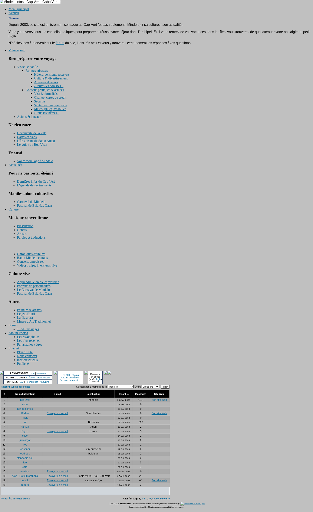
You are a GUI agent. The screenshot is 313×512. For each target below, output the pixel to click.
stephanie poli (25, 458)
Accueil (14, 13)
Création (30, 377)
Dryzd (25, 431)
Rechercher (32, 382)
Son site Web (159, 399)
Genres (22, 230)
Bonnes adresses (37, 70)
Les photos (28, 337)
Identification (43, 377)
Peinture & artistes (29, 310)
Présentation (25, 226)
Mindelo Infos (25, 408)
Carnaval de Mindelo (31, 201)
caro (24, 467)
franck (25, 480)
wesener (25, 449)
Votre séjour (17, 50)
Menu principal (19, 9)
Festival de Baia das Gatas (34, 205)
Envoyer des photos (70, 380)
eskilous (25, 453)
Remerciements (27, 360)
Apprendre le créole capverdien (38, 282)
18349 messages (28, 329)
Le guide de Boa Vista (32, 144)
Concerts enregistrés (30, 261)
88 (153, 498)
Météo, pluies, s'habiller (50, 109)
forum (60, 43)
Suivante (165, 498)
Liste (32, 373)
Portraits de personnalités (33, 286)
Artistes (22, 233)
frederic (25, 484)
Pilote (25, 417)
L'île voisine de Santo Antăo (36, 141)
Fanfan (25, 426)
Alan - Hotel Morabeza (25, 476)
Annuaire (44, 382)
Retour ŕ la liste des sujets (15, 386)
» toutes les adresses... (48, 86)
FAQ (21, 382)
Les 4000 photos (70, 375)
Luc (25, 422)
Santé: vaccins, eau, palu (50, 105)
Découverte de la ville (31, 133)
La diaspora (25, 317)
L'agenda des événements (34, 185)
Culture (14, 209)
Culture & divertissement (50, 78)
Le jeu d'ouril (26, 314)
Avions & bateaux (29, 116)
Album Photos (18, 333)
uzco (25, 404)
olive (25, 435)
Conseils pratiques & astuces (45, 90)
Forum (13, 325)
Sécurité (39, 101)
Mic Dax (25, 399)
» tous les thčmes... (46, 113)
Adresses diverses (46, 82)
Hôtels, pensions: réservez (51, 74)
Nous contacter (27, 356)
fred (25, 444)
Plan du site (25, 352)
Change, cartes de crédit (50, 97)
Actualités (15, 165)
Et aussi (14, 348)
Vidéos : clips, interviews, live (37, 265)
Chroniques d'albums (31, 254)
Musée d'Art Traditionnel (34, 321)
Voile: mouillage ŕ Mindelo (35, 161)
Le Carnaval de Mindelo (33, 289)
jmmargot (25, 440)
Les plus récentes (28, 340)
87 (149, 498)
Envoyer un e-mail (57, 413)
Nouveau (41, 373)
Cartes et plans (27, 137)
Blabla (25, 413)
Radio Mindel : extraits (32, 258)
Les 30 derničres (70, 377)
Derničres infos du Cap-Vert (36, 181)
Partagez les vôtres (29, 344)
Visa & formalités (45, 93)
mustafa (25, 471)
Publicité (23, 363)
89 (157, 498)
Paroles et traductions (31, 237)
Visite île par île (27, 67)
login (98, 379)
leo (25, 462)
